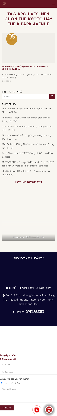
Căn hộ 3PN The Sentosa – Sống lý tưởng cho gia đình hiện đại (27, 128)
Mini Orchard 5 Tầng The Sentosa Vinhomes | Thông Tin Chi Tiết (28, 146)
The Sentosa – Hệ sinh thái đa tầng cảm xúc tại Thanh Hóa (26, 173)
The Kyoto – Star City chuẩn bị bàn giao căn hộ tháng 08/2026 (26, 120)
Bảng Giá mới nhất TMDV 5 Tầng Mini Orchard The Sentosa (27, 155)
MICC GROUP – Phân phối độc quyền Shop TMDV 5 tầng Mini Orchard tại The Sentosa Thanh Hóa (28, 164)
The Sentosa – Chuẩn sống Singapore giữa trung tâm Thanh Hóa (26, 137)
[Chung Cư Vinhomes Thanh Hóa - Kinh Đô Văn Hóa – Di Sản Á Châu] (11, 4)
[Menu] (53, 3)
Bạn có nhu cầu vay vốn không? (14, 379)
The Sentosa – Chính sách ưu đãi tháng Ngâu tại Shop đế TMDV (26, 111)
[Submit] (52, 96)
